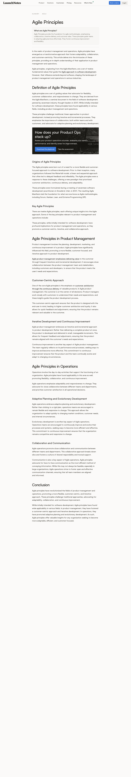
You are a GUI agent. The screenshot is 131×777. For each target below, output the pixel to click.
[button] (42, 2)
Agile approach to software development (79, 72)
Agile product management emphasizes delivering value (55, 259)
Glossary (35, 13)
